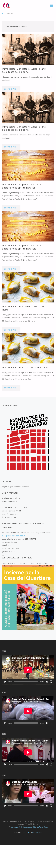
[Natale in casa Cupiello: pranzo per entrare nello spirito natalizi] (28, 165)
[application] (28, 669)
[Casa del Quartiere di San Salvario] (6, 5)
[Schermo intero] (51, 681)
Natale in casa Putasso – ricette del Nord (25, 367)
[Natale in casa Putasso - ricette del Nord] (28, 348)
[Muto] (46, 681)
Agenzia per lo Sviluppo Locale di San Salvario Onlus (29, 827)
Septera (26, 833)
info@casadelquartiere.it (13, 536)
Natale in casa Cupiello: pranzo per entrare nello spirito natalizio (22, 247)
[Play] (5, 681)
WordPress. (37, 833)
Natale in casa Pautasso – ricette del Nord (23, 308)
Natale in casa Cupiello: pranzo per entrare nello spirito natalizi (22, 186)
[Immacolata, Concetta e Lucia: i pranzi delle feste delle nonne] (28, 49)
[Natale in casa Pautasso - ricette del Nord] (28, 287)
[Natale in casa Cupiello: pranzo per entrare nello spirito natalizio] (28, 226)
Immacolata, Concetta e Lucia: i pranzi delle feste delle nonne (24, 70)
